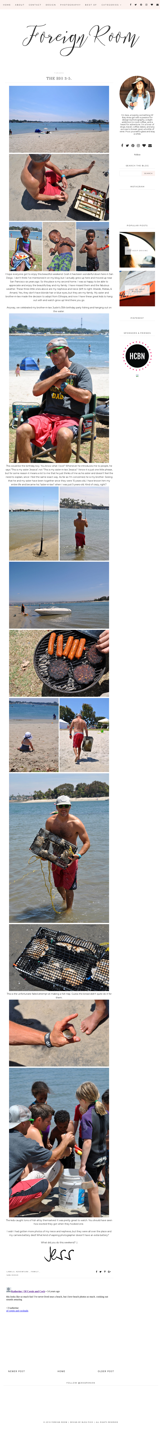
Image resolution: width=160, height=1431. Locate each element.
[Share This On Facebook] (96, 1271)
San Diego (12, 1275)
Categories (111, 5)
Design (51, 5)
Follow (137, 154)
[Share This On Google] (110, 1271)
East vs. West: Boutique (137, 290)
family (35, 1272)
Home (7, 5)
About (20, 5)
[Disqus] (59, 1325)
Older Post (106, 1371)
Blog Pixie (87, 1422)
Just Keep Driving (137, 251)
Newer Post (16, 1371)
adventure (23, 1272)
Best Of (91, 5)
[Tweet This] (101, 1271)
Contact (35, 5)
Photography (70, 5)
